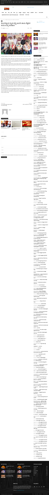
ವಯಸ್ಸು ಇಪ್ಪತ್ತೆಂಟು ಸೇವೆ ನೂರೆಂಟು (43, 422)
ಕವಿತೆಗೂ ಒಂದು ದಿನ (42, 117)
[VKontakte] (44, 487)
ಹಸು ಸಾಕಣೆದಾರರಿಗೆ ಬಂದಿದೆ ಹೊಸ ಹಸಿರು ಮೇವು (42, 208)
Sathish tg (35, 262)
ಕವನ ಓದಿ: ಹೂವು (41, 86)
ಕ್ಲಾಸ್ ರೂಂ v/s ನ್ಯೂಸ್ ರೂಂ (43, 248)
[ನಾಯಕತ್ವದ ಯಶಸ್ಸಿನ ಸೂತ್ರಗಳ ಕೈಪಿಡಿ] (36, 34)
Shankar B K (35, 322)
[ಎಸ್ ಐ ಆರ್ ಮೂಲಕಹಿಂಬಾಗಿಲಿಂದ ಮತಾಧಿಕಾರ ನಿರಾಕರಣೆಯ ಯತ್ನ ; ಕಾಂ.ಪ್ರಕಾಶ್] (36, 48)
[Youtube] (47, 4)
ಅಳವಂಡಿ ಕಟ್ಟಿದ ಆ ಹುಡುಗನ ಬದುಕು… (40, 420)
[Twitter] (44, 4)
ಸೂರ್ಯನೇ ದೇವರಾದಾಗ (43, 286)
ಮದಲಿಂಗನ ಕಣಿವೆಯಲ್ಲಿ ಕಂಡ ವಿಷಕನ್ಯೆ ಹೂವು (42, 210)
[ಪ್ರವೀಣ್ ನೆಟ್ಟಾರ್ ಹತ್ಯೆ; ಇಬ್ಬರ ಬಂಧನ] (6, 124)
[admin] (1, 28)
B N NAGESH (35, 79)
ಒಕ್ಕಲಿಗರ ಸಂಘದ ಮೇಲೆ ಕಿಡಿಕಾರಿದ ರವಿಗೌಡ (42, 370)
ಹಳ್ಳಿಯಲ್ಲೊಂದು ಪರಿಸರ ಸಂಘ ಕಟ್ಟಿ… (42, 148)
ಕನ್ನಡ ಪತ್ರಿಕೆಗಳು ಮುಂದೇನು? (42, 354)
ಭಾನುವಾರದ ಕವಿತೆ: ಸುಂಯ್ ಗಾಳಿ (42, 137)
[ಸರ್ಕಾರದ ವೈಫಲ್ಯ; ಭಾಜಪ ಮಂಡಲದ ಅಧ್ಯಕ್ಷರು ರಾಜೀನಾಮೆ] (16, 124)
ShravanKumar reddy (37, 401)
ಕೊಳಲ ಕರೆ (38, 108)
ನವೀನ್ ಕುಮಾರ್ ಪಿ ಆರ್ (36, 274)
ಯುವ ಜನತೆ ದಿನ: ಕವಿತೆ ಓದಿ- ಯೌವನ (41, 120)
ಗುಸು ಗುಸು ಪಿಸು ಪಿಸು (39, 186)
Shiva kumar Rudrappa (37, 216)
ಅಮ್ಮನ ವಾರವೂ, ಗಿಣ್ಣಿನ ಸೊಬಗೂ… (41, 340)
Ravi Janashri (35, 230)
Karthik (35, 327)
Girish (34, 370)
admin (4, 28)
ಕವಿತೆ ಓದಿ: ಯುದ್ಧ (42, 119)
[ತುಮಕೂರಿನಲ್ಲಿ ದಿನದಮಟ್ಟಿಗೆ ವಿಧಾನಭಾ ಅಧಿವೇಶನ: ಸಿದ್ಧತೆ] (36, 43)
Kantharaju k (35, 308)
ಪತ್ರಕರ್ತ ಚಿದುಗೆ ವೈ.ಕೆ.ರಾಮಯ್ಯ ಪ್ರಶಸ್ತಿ (41, 106)
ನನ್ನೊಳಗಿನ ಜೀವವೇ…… (39, 341)
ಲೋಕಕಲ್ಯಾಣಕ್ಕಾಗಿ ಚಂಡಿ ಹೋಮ (40, 406)
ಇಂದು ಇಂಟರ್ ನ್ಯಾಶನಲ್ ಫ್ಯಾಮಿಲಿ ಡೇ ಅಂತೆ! (41, 260)
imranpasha (35, 89)
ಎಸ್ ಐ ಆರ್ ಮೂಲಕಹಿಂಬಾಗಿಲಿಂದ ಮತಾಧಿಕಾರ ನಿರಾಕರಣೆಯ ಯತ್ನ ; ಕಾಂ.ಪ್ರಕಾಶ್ (43, 48)
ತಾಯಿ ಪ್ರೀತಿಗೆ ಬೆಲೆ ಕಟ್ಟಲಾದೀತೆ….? (42, 305)
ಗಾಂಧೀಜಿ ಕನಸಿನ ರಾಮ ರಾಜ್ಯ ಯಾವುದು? (42, 214)
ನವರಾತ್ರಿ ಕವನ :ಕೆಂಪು (39, 134)
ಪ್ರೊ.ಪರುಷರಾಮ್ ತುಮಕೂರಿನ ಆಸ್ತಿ (40, 84)
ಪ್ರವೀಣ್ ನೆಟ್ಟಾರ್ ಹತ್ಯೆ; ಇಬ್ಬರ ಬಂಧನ (5, 128)
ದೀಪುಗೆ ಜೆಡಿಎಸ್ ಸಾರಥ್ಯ (39, 454)
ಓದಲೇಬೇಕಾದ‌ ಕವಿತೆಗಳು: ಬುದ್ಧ (40, 59)
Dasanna (35, 399)
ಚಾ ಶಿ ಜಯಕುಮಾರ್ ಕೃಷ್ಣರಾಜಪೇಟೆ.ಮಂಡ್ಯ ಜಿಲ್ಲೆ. (39, 124)
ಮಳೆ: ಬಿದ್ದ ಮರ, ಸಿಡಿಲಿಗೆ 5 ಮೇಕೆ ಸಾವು (42, 105)
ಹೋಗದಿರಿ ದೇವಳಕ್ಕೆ (43, 303)
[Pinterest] (12, 31)
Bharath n (35, 214)
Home (2, 19)
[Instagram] (43, 4)
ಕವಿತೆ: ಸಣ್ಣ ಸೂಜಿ (41, 154)
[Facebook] (42, 4)
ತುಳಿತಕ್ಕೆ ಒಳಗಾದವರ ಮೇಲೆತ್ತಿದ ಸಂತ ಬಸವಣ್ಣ (42, 293)
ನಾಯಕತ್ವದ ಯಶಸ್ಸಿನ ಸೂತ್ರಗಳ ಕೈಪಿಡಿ (43, 33)
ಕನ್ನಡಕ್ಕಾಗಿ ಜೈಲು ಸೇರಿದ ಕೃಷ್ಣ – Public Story (39, 61)
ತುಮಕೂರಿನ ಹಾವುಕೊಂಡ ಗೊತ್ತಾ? (43, 414)
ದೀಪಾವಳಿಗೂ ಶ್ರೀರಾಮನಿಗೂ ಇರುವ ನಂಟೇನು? (41, 448)
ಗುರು (37, 95)
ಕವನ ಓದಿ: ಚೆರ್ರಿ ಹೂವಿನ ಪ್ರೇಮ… (41, 115)
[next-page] (3, 132)
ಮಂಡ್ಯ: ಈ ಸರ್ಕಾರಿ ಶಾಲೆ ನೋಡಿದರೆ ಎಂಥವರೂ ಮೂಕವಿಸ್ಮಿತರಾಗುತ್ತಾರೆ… (41, 113)
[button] (47, 17)
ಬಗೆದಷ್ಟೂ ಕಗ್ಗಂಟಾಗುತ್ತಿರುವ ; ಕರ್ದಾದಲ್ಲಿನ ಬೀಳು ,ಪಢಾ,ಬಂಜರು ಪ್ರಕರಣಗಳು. (26, 129)
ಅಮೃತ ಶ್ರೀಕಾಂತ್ (36, 346)
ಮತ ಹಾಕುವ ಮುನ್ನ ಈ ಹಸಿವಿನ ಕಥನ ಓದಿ (42, 69)
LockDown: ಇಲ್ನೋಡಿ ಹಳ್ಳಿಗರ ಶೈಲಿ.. (41, 357)
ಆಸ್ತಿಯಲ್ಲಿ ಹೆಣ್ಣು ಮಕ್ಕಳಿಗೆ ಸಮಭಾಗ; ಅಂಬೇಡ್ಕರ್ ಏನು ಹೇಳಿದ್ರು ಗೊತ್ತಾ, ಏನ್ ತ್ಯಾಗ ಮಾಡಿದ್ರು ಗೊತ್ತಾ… (41, 178)
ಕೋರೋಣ (39, 175)
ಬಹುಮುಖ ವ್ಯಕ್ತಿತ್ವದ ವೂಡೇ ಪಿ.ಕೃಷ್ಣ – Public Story (39, 64)
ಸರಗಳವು (40, 200)
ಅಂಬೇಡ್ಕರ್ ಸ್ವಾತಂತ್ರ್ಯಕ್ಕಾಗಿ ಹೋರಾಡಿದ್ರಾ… (42, 232)
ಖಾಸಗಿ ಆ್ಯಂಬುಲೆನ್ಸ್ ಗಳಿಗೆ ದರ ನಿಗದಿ (41, 157)
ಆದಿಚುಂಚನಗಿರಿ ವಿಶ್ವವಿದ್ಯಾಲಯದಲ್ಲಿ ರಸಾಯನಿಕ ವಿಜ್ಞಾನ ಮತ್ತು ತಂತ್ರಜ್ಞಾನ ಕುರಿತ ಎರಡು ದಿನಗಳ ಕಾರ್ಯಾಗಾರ (43, 38)
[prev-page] (1, 132)
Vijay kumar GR (36, 219)
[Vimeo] (46, 4)
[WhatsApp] (14, 31)
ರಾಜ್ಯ (3, 19)
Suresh (35, 59)
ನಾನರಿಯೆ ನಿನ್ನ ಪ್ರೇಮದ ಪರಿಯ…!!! (41, 336)
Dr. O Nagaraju (36, 386)
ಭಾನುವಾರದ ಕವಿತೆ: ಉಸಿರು (40, 152)
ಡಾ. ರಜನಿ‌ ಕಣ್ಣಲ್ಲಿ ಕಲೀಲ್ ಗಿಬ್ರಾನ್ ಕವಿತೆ (41, 122)
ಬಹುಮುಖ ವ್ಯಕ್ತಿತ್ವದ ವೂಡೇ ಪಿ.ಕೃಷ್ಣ (37, 65)
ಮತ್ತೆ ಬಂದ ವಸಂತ (39, 77)
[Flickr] (39, 487)
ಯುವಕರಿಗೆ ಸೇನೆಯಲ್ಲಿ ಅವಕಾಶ (41, 262)
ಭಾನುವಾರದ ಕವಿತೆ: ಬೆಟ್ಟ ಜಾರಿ (42, 135)
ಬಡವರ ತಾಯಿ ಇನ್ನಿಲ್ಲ (40, 202)
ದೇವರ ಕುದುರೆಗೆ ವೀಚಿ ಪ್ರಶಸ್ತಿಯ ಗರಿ (40, 367)
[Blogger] (34, 487)
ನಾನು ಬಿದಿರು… (38, 327)
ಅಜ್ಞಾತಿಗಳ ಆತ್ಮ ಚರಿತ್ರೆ (38, 355)
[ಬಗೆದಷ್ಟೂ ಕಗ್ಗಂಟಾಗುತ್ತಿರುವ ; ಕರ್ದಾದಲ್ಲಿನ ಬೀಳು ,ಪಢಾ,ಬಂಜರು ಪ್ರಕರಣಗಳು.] (27, 124)
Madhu (35, 381)
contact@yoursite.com (20, 490)
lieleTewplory (35, 145)
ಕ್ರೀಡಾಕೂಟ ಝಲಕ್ (42, 58)
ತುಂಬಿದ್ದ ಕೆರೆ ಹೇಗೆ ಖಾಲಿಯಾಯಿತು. (42, 458)
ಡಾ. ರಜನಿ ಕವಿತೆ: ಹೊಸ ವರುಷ (42, 129)
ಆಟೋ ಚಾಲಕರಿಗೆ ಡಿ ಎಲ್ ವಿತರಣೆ (27, 104)
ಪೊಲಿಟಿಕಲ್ (2, 126)
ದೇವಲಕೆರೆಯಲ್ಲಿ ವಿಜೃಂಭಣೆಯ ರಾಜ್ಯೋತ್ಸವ (42, 399)
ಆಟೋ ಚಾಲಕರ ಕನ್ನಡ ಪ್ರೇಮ (39, 412)
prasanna (35, 73)
